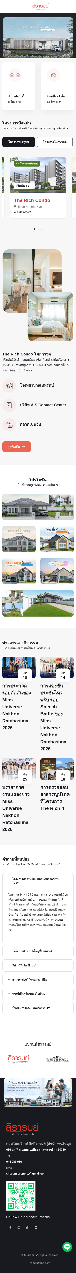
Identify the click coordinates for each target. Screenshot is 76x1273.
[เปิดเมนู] (6, 6)
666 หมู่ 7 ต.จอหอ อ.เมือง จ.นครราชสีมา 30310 (36, 1149)
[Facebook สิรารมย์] (10, 1227)
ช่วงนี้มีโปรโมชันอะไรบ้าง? (28, 993)
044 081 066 (14, 1161)
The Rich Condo (32, 200)
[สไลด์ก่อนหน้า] (25, 229)
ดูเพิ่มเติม (14, 446)
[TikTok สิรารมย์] (27, 1227)
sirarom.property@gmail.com (26, 1173)
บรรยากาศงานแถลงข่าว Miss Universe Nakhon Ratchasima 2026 (16, 808)
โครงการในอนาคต (55, 142)
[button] (34, 229)
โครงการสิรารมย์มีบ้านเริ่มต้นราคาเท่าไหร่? (35, 881)
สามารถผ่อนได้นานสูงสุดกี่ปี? (29, 979)
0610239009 (24, 212)
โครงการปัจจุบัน (18, 142)
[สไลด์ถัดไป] (50, 229)
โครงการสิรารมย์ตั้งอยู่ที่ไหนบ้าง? (32, 951)
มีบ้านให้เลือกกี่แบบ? (24, 965)
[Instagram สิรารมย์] (19, 1227)
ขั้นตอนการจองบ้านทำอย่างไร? (31, 1008)
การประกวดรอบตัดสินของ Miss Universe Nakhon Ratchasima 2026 (16, 706)
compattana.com (40, 1262)
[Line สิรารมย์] (36, 1227)
